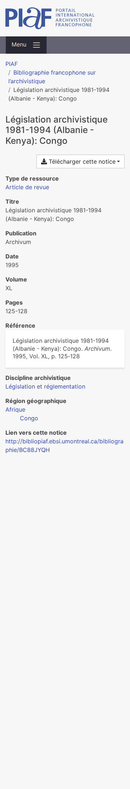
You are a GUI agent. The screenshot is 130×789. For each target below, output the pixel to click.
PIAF (11, 63)
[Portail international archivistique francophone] (65, 18)
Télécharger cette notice (81, 161)
